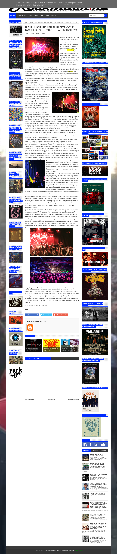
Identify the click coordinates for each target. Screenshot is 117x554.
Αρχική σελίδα (51, 399)
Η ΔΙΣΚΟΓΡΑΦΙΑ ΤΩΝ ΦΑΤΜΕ (97, 493)
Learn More (92, 4)
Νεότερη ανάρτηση (29, 399)
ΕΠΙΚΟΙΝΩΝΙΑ (45, 16)
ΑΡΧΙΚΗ (12, 16)
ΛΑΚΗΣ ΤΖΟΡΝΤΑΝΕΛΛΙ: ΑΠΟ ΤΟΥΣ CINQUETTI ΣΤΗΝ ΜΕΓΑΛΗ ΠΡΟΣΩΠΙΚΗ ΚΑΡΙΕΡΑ (98, 485)
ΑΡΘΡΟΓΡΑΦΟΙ (33, 16)
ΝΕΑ (44, 33)
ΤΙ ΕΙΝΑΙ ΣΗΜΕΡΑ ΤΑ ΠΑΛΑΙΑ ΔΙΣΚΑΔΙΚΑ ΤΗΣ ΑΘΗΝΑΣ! (97, 455)
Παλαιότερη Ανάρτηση (73, 399)
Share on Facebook (33, 314)
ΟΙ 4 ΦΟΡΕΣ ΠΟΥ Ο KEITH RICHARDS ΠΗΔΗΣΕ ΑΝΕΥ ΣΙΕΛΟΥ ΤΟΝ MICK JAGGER (97, 537)
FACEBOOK (53, 16)
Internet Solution (79, 550)
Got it (99, 4)
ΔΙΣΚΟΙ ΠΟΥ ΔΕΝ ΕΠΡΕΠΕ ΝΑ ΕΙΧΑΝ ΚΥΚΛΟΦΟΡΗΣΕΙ (98, 515)
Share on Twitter (47, 314)
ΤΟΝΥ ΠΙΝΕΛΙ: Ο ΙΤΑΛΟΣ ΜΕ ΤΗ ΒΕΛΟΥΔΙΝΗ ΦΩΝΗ (98, 475)
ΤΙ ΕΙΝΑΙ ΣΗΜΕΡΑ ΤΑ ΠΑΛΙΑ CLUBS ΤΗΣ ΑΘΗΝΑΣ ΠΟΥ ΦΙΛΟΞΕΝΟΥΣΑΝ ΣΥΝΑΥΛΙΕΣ (97, 465)
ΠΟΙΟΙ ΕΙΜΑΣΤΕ (22, 16)
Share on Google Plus (62, 314)
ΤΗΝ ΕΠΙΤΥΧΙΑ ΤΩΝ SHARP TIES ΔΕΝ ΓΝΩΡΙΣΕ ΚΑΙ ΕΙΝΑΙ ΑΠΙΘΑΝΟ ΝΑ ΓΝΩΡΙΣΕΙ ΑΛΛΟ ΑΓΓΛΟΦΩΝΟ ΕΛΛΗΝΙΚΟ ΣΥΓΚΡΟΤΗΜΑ (98, 526)
